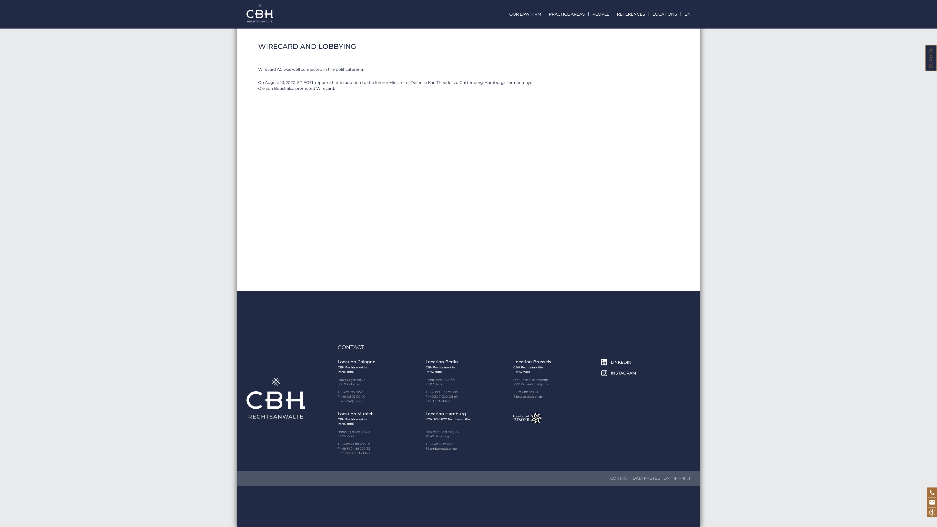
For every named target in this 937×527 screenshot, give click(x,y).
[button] (687, 14)
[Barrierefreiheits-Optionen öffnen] (932, 512)
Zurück (931, 58)
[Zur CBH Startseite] (259, 13)
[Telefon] (932, 492)
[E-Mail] (932, 502)
